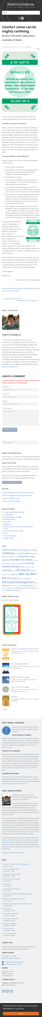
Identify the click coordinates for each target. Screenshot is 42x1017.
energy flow (22, 556)
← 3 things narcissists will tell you (12, 299)
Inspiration (7, 524)
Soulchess (14, 696)
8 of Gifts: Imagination (10, 923)
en (22, 18)
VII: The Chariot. (8, 928)
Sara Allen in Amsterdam (18, 586)
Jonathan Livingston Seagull (20, 677)
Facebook (3, 991)
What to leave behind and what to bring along (18, 894)
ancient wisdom (9, 549)
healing (30, 563)
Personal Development (18, 582)
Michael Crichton (6, 574)
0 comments (28, 47)
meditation (33, 570)
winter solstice (12, 590)
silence (35, 586)
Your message (7, 408)
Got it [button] (21, 1013)
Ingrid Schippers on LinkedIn (13, 964)
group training (34, 754)
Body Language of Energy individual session (19, 493)
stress (14, 588)
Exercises (7, 522)
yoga (19, 590)
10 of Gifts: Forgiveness (11, 914)
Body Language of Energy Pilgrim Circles (18, 495)
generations (5, 563)
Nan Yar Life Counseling (12, 501)
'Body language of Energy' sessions (15, 842)
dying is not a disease (8, 557)
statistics (4, 588)
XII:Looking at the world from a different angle (18, 904)
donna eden (24, 553)
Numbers (13, 578)
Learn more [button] (20, 1008)
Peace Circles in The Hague (20, 687)
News (38, 49)
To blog (4, 710)
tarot (18, 588)
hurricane (27, 567)
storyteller (10, 588)
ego (16, 556)
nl (20, 18)
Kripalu (14, 570)
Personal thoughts (10, 536)
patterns (28, 578)
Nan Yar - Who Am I (8, 840)
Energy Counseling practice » (12, 482)
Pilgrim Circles (9, 538)
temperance (24, 588)
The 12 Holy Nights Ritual (19, 664)
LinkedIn (7, 991)
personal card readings (20, 754)
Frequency (35, 560)
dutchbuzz (33, 553)
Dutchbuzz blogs (10, 519)
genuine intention (14, 563)
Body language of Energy (13, 517)
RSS (11, 991)
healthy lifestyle (11, 566)
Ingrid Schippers (8, 47)
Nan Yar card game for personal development (19, 777)
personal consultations (25, 738)
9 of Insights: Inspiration (11, 918)
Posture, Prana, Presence (11, 889)
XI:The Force (7, 909)
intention (7, 570)
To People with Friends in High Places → (27, 300)
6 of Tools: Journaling (10, 933)
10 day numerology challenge (14, 512)
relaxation (6, 585)
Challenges (8, 553)
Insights (32, 567)
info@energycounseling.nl (11, 958)
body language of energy (27, 550)
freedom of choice (21, 559)
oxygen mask (21, 578)
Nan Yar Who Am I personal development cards (18, 527)
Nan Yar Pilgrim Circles (11, 498)
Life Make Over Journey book (17, 783)
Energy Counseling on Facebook (14, 962)
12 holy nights (9, 514)
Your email (6, 394)
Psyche (36, 582)
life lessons (22, 570)
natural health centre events (14, 531)
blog (8, 457)
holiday (22, 567)
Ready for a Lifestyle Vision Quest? (14, 899)
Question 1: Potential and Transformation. (25, 649)
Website (4, 401)
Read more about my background (13, 853)
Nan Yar (15, 574)
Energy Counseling (18, 727)
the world (32, 588)
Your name (6, 387)
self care (29, 585)
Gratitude (22, 563)
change (17, 553)
